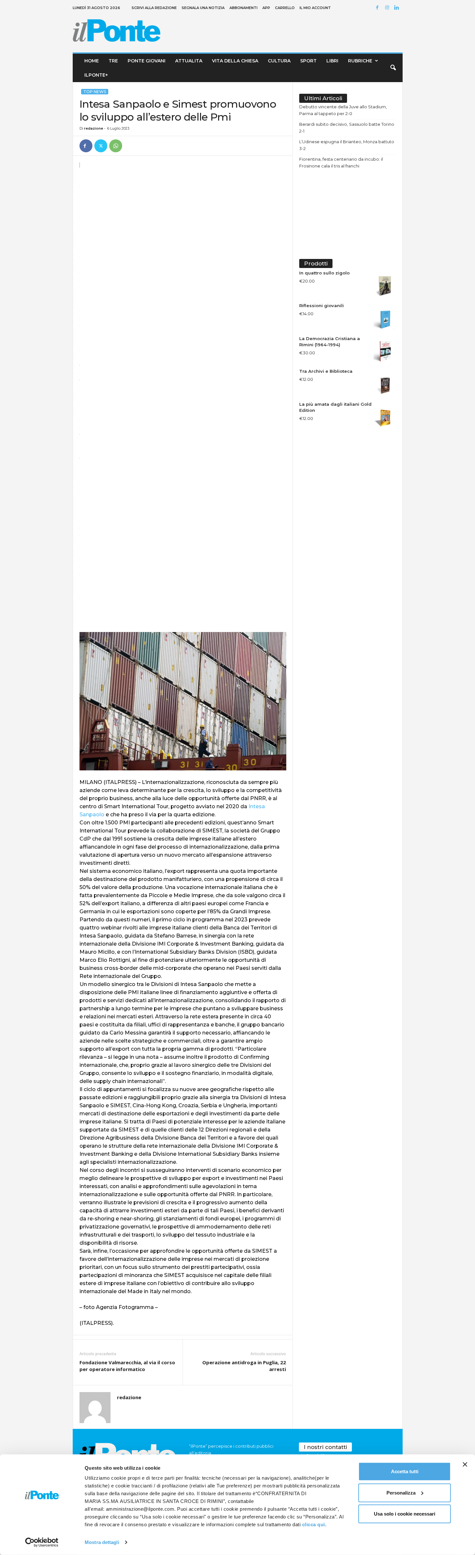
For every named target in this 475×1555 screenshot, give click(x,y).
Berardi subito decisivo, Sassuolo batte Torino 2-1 (346, 128)
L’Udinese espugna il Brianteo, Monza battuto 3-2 (346, 145)
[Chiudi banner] (465, 1464)
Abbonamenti (243, 7)
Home (91, 61)
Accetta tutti (404, 1471)
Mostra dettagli (102, 1542)
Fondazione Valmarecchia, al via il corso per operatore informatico (127, 1365)
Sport (308, 61)
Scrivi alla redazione (154, 7)
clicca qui (313, 1524)
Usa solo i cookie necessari (404, 1514)
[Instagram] (388, 8)
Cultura (279, 61)
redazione (93, 128)
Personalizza (401, 1492)
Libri (332, 61)
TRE (113, 61)
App (266, 7)
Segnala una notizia (203, 7)
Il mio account (315, 7)
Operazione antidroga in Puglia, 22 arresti (244, 1365)
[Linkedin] (398, 8)
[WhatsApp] (115, 145)
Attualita (188, 61)
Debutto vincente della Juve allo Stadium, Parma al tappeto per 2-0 (343, 110)
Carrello (285, 7)
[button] (393, 68)
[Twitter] (100, 145)
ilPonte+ (96, 75)
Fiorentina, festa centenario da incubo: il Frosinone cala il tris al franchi (341, 162)
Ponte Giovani (146, 61)
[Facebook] (378, 8)
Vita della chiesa (235, 61)
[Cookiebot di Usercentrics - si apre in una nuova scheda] (42, 1542)
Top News (94, 91)
